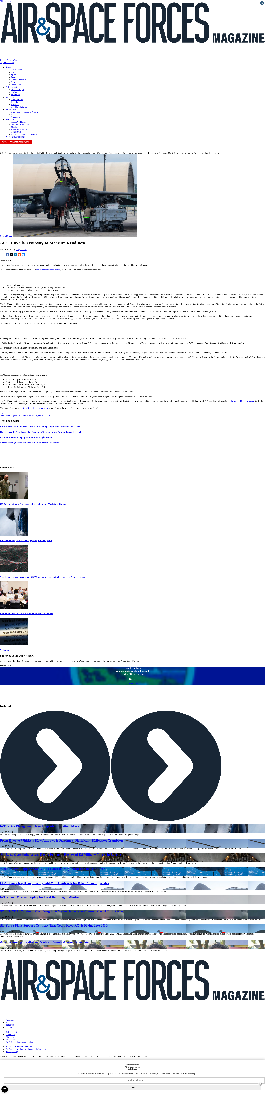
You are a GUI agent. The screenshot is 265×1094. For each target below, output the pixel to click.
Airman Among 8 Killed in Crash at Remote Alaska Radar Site (44, 942)
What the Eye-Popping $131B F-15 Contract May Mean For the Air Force (52, 869)
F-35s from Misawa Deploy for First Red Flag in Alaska (39, 897)
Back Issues (16, 102)
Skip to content (6, 1)
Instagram (10, 1025)
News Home (16, 70)
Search (17, 60)
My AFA (4, 62)
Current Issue (17, 99)
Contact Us (16, 132)
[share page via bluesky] (23, 255)
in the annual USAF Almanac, (241, 401)
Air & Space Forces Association (19, 1042)
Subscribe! (15, 94)
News (8, 67)
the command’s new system (48, 270)
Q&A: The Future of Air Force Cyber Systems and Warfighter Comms (33, 504)
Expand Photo (6, 236)
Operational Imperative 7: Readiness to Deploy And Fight (25, 415)
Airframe (15, 92)
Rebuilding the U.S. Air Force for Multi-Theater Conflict (26, 613)
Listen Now (132, 684)
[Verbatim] (14, 644)
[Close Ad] (260, 1084)
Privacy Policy (12, 1051)
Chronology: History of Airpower (25, 112)
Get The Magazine (19, 107)
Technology (16, 84)
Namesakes (16, 117)
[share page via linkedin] (15, 255)
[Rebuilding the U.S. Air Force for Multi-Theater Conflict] (14, 608)
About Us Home (18, 122)
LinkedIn (10, 1027)
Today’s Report (17, 89)
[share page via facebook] (7, 255)
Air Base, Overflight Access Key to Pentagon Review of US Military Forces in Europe (60, 854)
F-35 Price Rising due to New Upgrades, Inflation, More (26, 540)
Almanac (15, 104)
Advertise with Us (19, 129)
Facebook (10, 1020)
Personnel (15, 77)
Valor (13, 114)
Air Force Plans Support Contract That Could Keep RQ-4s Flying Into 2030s (54, 925)
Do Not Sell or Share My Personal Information (26, 1049)
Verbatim (4, 650)
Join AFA (4, 60)
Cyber (13, 82)
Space (13, 75)
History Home (12, 109)
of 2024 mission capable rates (35, 408)
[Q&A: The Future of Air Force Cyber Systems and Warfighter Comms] (14, 498)
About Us (10, 119)
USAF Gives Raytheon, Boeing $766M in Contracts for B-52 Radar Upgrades (54, 883)
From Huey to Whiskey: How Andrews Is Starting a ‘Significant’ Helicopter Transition (61, 840)
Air (12, 72)
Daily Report (11, 87)
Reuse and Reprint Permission (24, 134)
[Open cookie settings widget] (4, 1089)
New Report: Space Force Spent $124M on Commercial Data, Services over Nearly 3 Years (42, 577)
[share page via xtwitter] (11, 255)
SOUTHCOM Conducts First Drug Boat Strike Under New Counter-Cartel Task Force (61, 911)
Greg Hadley (21, 249)
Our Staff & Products (20, 124)
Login (11, 60)
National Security (18, 79)
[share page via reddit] (19, 255)
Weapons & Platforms (15, 137)
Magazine (10, 97)
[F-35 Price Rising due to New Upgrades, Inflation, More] (14, 535)
